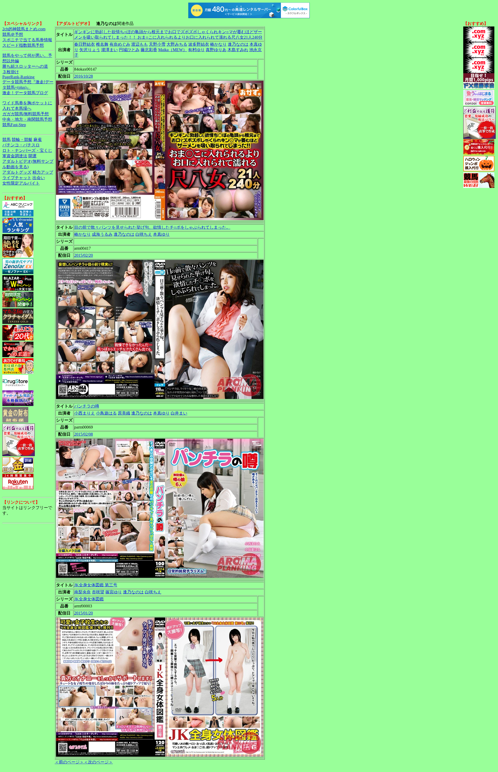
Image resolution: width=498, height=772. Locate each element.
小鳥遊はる (106, 413)
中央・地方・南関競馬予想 (27, 119)
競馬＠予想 (12, 34)
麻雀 (37, 139)
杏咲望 (98, 592)
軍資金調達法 (14, 156)
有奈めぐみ (119, 44)
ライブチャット (16, 177)
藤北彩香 (149, 50)
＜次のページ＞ (98, 762)
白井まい (179, 413)
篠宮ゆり (113, 592)
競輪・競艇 (22, 139)
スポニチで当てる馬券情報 (27, 40)
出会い (38, 177)
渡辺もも (139, 44)
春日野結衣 (84, 44)
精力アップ (42, 172)
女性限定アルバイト (21, 183)
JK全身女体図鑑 (89, 599)
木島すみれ (237, 50)
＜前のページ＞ (69, 762)
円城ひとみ (129, 50)
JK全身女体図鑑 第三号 (95, 585)
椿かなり (218, 44)
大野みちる (177, 44)
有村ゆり (196, 50)
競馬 (6, 139)
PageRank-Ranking (18, 77)
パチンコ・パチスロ (21, 145)
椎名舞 (102, 44)
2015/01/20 (83, 613)
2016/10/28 (83, 76)
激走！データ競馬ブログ (25, 93)
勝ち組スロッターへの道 (25, 66)
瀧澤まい (109, 50)
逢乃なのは (238, 44)
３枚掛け (10, 72)
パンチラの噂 (86, 406)
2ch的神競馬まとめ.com (23, 29)
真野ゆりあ (216, 50)
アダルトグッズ (16, 172)
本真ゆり (161, 234)
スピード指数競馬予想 (23, 45)
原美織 (124, 413)
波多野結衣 (198, 44)
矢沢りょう (89, 50)
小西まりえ (84, 413)
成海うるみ (102, 234)
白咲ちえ (143, 234)
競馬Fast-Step (14, 125)
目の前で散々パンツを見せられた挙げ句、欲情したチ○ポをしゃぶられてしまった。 (152, 227)
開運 (32, 156)
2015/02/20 (83, 255)
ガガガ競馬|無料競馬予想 (25, 114)
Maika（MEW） (172, 50)
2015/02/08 (83, 434)
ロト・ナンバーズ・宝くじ (27, 150)
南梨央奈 (82, 592)
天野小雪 (157, 44)
